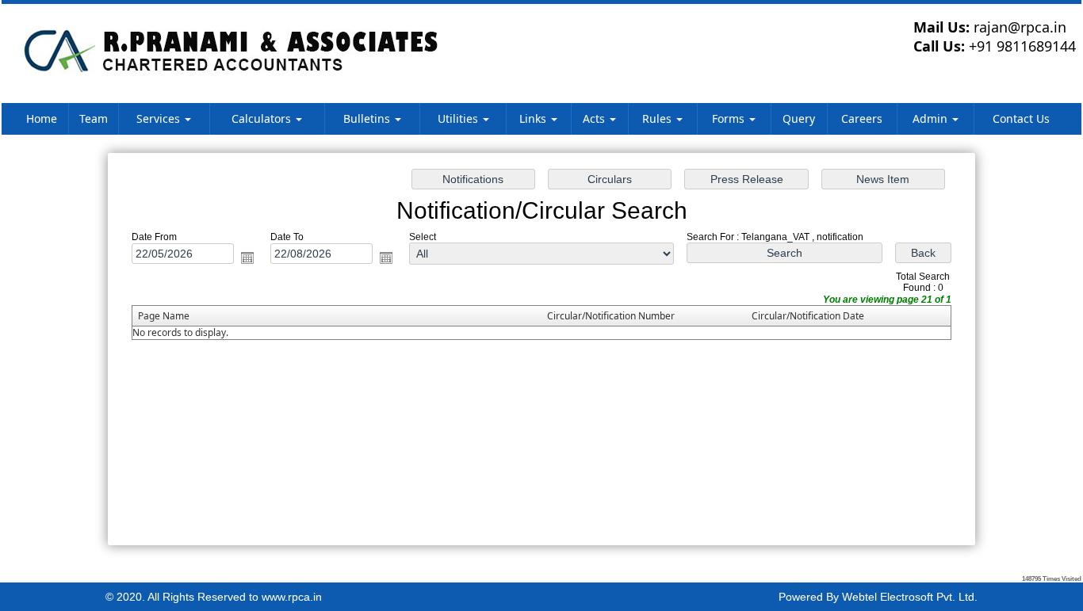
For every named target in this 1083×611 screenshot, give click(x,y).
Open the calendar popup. (247, 257)
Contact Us (1021, 118)
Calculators (263, 118)
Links (534, 118)
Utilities (459, 118)
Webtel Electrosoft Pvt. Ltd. (910, 596)
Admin (932, 118)
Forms (730, 118)
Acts (595, 118)
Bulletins (368, 118)
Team (93, 118)
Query (799, 118)
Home (41, 118)
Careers (861, 118)
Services (159, 118)
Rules (658, 118)
